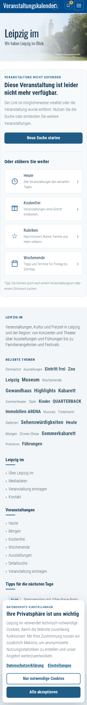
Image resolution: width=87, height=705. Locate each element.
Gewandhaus (19, 390)
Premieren (12, 444)
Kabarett (67, 390)
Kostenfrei (17, 539)
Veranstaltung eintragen (28, 489)
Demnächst (13, 369)
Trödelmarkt (66, 412)
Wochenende (52, 380)
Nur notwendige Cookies (43, 678)
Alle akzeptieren (43, 692)
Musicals (49, 412)
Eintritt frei (55, 369)
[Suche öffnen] (55, 6)
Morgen (11, 433)
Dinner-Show (29, 433)
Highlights (45, 390)
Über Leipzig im (21, 473)
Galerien (12, 422)
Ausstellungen (32, 369)
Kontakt (15, 497)
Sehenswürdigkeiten (42, 422)
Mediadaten (18, 481)
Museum (30, 380)
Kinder (44, 401)
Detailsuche (18, 563)
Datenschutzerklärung (25, 665)
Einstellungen (59, 665)
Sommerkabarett (59, 433)
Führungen (32, 444)
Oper (32, 401)
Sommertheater (16, 402)
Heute (71, 422)
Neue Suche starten (43, 138)
